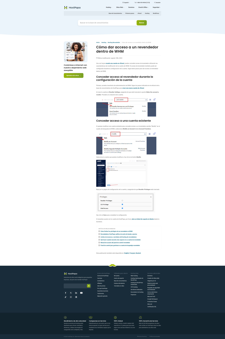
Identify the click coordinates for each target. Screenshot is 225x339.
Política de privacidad (155, 336)
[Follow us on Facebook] (65, 293)
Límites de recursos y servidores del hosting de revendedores (119, 237)
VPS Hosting (134, 287)
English (126, 253)
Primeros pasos (129, 13)
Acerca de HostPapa (102, 275)
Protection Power (152, 301)
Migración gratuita (102, 296)
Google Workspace (152, 299)
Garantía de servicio (102, 291)
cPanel (140, 13)
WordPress (156, 13)
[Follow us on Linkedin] (76, 293)
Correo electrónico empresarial (152, 293)
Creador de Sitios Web (153, 278)
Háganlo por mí (151, 280)
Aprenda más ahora (72, 75)
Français (132, 253)
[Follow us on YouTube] (81, 293)
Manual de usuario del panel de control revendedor (115, 242)
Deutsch (138, 253)
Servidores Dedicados (136, 289)
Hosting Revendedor (114, 42)
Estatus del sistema (119, 283)
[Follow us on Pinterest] (76, 297)
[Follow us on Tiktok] (65, 297)
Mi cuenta (116, 275)
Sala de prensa (101, 286)
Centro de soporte (119, 278)
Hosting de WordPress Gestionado (137, 283)
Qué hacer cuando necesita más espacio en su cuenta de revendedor (121, 240)
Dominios (149, 275)
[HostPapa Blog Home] (72, 8)
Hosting (147, 13)
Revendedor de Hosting (137, 292)
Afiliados (99, 283)
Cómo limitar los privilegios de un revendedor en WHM (116, 231)
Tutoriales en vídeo (119, 286)
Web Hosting (134, 275)
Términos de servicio (142, 336)
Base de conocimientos (120, 280)
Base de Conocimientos (115, 13)
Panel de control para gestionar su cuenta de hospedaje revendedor (120, 245)
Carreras (99, 278)
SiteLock (149, 304)
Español (126, 2)
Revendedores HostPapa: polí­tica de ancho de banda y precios (119, 234)
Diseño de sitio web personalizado (152, 284)
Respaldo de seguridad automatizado (153, 288)
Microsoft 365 (151, 296)
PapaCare (133, 294)
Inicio (98, 42)
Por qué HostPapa (102, 288)
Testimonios (100, 293)
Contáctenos (100, 280)
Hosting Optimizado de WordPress (137, 279)
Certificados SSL (151, 306)
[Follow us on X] (71, 293)
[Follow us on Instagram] (71, 297)
